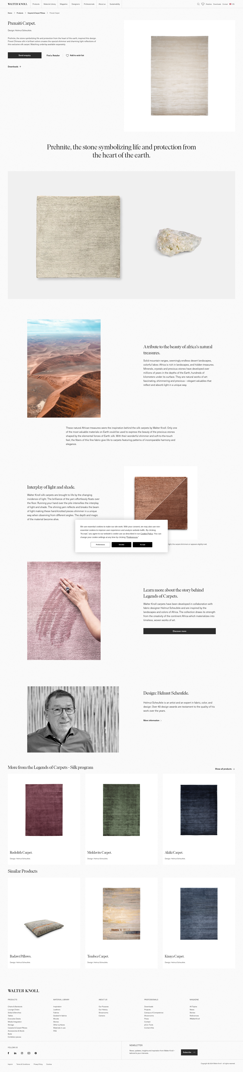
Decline (121, 545)
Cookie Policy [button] (146, 534)
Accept (142, 545)
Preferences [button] (132, 537)
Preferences (100, 545)
